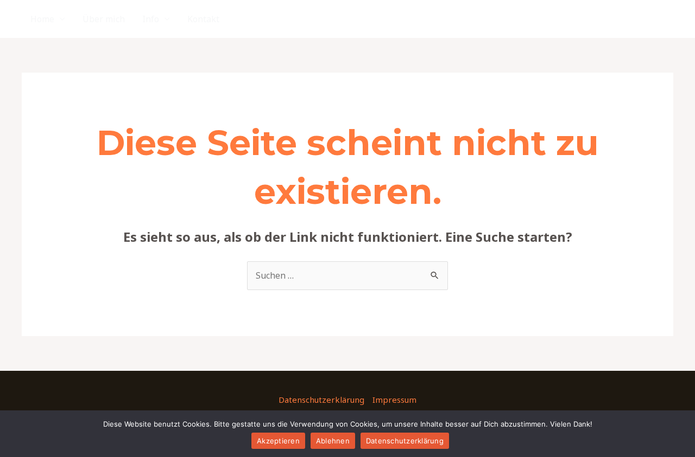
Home (42, 19)
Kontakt (203, 19)
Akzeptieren (278, 440)
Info (150, 19)
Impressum (394, 399)
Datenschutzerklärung (321, 399)
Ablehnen (333, 440)
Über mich (104, 19)
